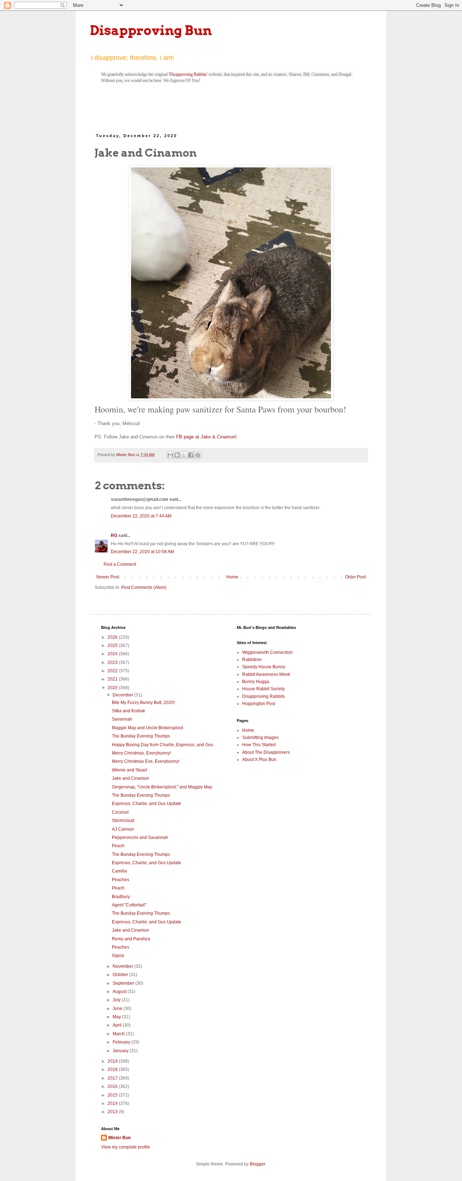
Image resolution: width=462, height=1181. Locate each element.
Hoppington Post (258, 703)
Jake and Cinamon (130, 778)
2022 (113, 670)
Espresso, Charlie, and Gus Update (146, 803)
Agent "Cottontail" (129, 904)
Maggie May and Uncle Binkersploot (147, 727)
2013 (113, 1111)
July (117, 999)
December (123, 694)
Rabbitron (252, 659)
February (122, 1042)
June (118, 1008)
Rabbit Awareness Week (266, 674)
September (124, 983)
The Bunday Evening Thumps (141, 736)
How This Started (259, 744)
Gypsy (118, 955)
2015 (113, 1095)
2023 (113, 662)
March (119, 1033)
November (123, 966)
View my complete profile (125, 1147)
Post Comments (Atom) (143, 587)
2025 (113, 645)
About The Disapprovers (266, 752)
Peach (118, 845)
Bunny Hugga (255, 681)
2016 (113, 1086)
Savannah (122, 719)
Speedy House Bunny (263, 666)
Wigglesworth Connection (267, 652)
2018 (113, 1069)
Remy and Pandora (131, 938)
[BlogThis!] (177, 455)
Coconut (120, 812)
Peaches (120, 879)
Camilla (119, 871)
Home (232, 576)
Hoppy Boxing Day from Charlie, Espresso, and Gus (162, 744)
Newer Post (107, 576)
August (120, 991)
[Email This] (170, 455)
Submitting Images (260, 737)
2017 (113, 1078)
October (121, 974)
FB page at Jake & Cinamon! (206, 436)
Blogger (257, 1164)
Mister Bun (119, 1137)
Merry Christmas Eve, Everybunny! (145, 761)
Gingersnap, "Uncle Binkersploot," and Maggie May (162, 786)
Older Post (355, 576)
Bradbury (121, 896)
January (121, 1050)
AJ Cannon (123, 829)
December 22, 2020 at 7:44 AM (141, 516)
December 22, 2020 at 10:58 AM (142, 551)
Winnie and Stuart (129, 770)
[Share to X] (184, 455)
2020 (113, 687)
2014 (113, 1103)
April (118, 1025)
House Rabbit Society (263, 688)
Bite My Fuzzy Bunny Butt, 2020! (143, 702)
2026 (113, 637)
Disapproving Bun (151, 30)
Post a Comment (120, 564)
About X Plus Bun (259, 759)
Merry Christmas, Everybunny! (141, 753)
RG (114, 535)
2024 (113, 653)
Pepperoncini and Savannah (140, 837)
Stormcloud (123, 820)
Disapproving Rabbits (188, 74)
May (117, 1016)
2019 (113, 1061)
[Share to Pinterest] (197, 455)
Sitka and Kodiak (128, 710)
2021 (113, 679)
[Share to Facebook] (191, 455)
